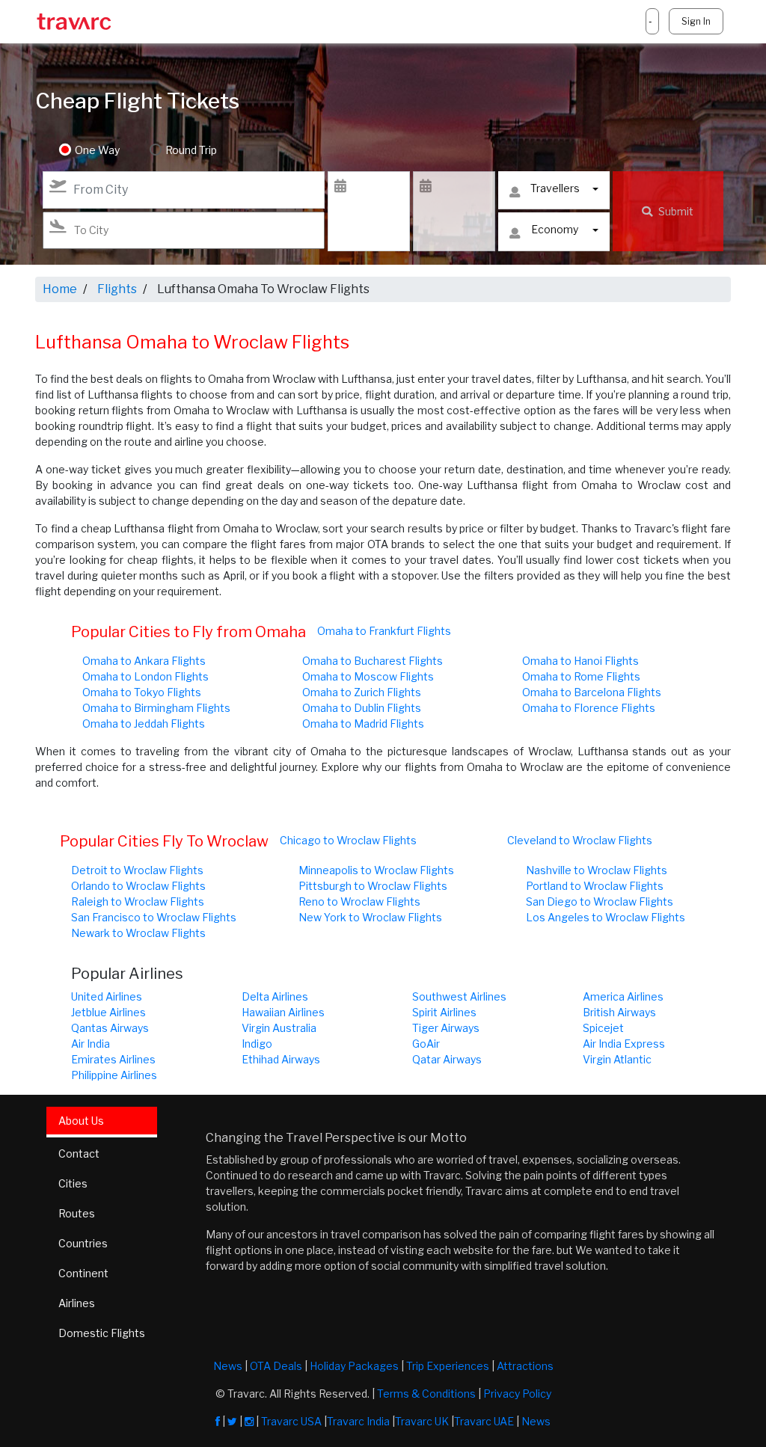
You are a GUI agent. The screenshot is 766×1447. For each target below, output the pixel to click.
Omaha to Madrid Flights (363, 723)
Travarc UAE (484, 1421)
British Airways (619, 1012)
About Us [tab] (81, 1120)
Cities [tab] (73, 1183)
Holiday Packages (354, 1366)
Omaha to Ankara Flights (144, 660)
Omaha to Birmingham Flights (156, 707)
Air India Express (624, 1043)
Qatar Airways (447, 1059)
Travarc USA (291, 1421)
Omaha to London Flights (145, 676)
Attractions (525, 1366)
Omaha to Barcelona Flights (591, 692)
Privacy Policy (517, 1393)
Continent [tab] (83, 1273)
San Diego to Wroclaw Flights (599, 901)
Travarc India (358, 1421)
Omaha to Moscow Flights (368, 676)
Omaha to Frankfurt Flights (384, 630)
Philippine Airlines (114, 1075)
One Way (97, 150)
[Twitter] (232, 1421)
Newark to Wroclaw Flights (138, 933)
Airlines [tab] (76, 1303)
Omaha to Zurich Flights (361, 692)
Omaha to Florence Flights (588, 707)
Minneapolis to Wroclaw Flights (376, 870)
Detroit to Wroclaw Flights (137, 870)
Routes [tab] (76, 1213)
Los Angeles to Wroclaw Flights (605, 917)
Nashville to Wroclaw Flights (596, 870)
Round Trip (191, 150)
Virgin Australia (279, 1027)
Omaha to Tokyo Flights (141, 692)
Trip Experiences (447, 1366)
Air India (90, 1043)
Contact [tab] (78, 1153)
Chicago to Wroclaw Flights (348, 840)
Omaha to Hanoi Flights (580, 660)
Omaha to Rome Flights (581, 676)
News (227, 1366)
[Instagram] (249, 1421)
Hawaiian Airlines (283, 1012)
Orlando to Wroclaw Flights (138, 885)
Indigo (257, 1043)
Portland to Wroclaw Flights (595, 885)
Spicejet (603, 1027)
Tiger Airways (445, 1027)
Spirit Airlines (444, 1012)
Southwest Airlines (459, 996)
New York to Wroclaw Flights (370, 917)
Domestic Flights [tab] (101, 1333)
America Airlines (623, 996)
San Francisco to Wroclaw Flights (153, 917)
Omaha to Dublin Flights (361, 707)
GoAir (426, 1043)
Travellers (555, 188)
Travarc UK (422, 1421)
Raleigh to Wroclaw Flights (137, 901)
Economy (554, 229)
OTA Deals (276, 1366)
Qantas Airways (110, 1027)
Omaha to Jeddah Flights (143, 723)
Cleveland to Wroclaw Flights (579, 840)
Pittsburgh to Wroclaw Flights (372, 885)
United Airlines (106, 996)
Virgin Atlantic (617, 1059)
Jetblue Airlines (108, 1012)
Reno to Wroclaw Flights (359, 901)
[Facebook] (217, 1421)
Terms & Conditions (426, 1393)
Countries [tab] (83, 1243)
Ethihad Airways (281, 1059)
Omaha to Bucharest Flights (372, 660)
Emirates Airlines (113, 1059)
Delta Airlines (275, 996)
